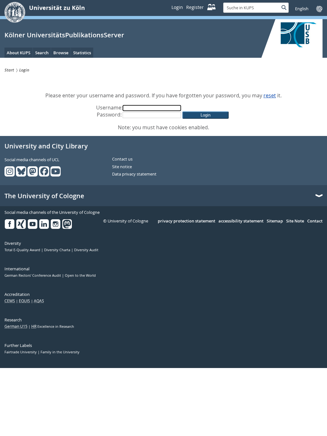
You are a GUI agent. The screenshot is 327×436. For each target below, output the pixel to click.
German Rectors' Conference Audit (33, 275)
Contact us (122, 159)
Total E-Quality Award (22, 250)
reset (269, 95)
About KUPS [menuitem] (18, 53)
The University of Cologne (44, 196)
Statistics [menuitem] (82, 53)
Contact (315, 221)
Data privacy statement (134, 174)
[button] (205, 115)
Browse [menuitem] (60, 53)
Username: (109, 107)
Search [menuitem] (42, 53)
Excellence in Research (52, 326)
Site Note (295, 221)
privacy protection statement (186, 221)
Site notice (122, 166)
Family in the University (60, 352)
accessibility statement (240, 221)
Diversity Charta (57, 250)
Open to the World (80, 275)
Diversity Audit (86, 250)
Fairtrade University (21, 352)
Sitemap (275, 221)
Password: (109, 114)
